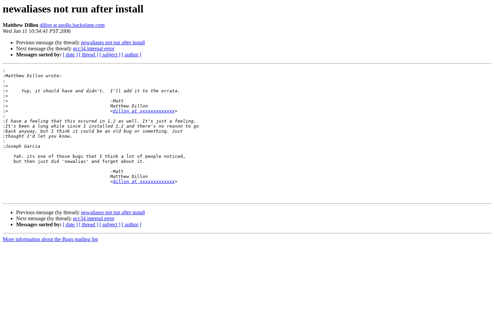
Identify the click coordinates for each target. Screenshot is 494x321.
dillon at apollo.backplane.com (72, 25)
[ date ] (70, 54)
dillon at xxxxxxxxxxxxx (144, 110)
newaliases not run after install (113, 42)
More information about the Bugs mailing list (50, 239)
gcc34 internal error (93, 48)
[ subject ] (109, 54)
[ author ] (131, 54)
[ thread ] (88, 54)
